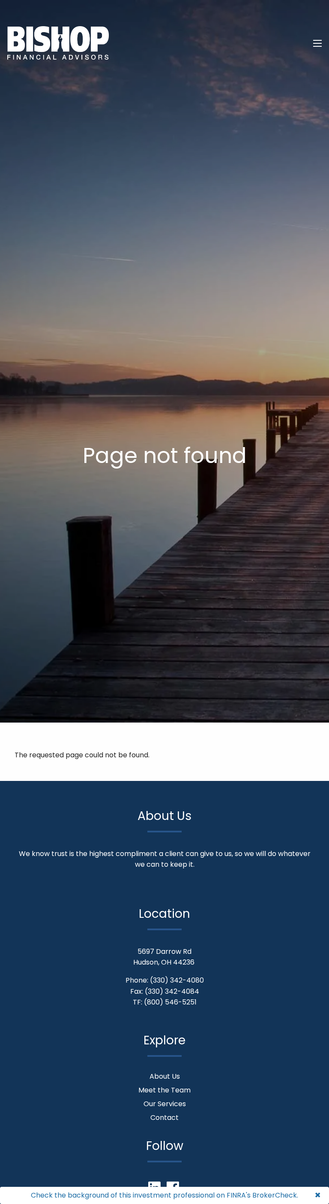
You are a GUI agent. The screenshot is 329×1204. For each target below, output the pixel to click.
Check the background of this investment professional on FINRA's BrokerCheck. (164, 1195)
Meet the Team (164, 1090)
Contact (164, 1117)
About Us (165, 1076)
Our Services (165, 1104)
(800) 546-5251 (170, 1002)
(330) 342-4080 (177, 980)
